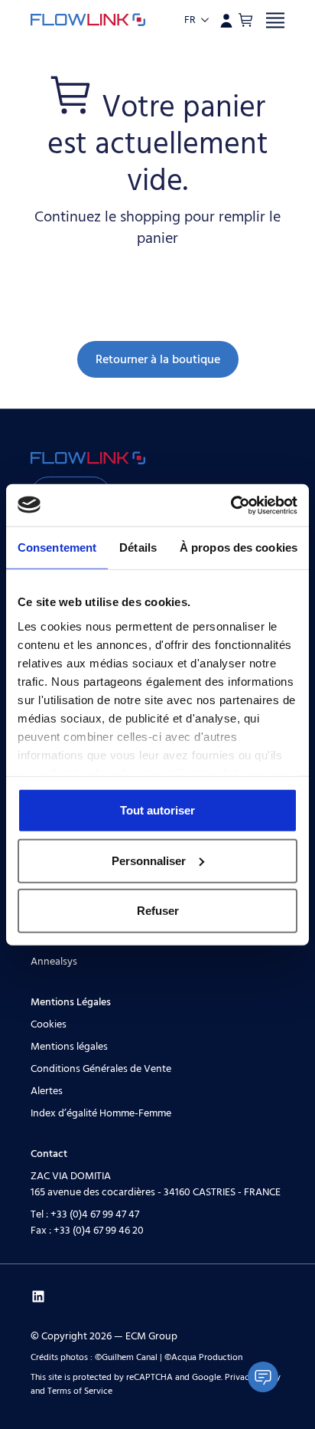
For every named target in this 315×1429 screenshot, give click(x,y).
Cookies (49, 1024)
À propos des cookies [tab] (238, 547)
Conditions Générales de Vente (101, 1069)
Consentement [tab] (57, 547)
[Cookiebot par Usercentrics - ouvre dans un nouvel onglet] (230, 505)
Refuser (158, 910)
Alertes (47, 1091)
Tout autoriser (157, 810)
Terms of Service (79, 1391)
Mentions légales (69, 1046)
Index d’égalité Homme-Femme (101, 1113)
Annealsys (54, 961)
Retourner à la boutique (158, 359)
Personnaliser (149, 860)
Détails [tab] (138, 547)
